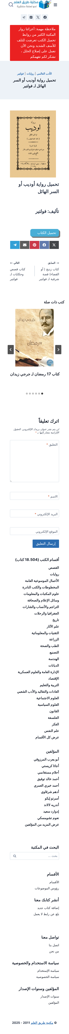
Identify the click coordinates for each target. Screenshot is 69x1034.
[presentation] (34, 338)
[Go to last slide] (58, 349)
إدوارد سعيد (51, 811)
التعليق (52, 444)
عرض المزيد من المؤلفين (42, 824)
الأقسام (54, 882)
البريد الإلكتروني (46, 514)
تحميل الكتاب (46, 233)
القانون (54, 711)
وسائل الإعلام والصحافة (43, 600)
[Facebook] (45, 17)
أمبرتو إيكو (52, 798)
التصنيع (54, 652)
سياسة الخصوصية (47, 977)
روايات (30, 73)
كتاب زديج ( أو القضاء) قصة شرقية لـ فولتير (49, 271)
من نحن (54, 951)
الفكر (55, 724)
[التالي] (11, 349)
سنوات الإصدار (49, 996)
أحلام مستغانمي (48, 772)
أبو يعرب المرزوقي (46, 759)
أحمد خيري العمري (46, 785)
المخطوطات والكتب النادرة (40, 587)
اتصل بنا (54, 945)
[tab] (42, 394)
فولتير (20, 73)
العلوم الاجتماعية (47, 698)
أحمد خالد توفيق (48, 779)
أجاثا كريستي (50, 766)
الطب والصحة (49, 646)
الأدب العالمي (44, 73)
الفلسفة (53, 718)
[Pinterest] (31, 17)
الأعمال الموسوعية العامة (42, 581)
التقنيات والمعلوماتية (45, 633)
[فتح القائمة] (55, 5)
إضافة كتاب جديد (48, 908)
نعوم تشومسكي (48, 818)
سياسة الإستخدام (48, 971)
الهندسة (53, 659)
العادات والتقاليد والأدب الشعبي (38, 691)
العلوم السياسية (48, 704)
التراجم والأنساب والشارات (41, 607)
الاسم (53, 496)
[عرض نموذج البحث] (11, 4)
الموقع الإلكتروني (47, 531)
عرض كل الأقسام (47, 737)
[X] (38, 17)
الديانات (53, 665)
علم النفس (51, 731)
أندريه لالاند (51, 805)
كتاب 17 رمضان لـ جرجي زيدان (35, 374)
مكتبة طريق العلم (42, 1023)
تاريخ (56, 620)
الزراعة (54, 639)
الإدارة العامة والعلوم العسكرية (38, 672)
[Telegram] (24, 17)
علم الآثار (53, 626)
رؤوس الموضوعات (47, 888)
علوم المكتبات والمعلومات (41, 594)
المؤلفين (53, 1002)
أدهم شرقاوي (50, 792)
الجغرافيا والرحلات (46, 613)
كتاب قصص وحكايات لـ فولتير (17, 271)
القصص (53, 568)
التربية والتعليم (49, 685)
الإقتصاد (53, 678)
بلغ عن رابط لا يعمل (46, 914)
